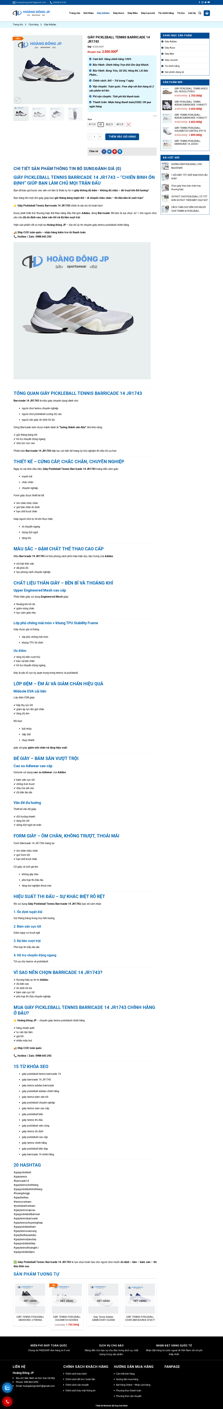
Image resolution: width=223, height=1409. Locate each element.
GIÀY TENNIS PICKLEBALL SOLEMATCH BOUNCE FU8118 (67, 1318)
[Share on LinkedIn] (119, 151)
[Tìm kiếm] (200, 13)
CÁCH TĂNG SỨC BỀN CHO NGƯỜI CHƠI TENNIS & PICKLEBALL (188, 209)
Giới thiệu (88, 13)
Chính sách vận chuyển (77, 1385)
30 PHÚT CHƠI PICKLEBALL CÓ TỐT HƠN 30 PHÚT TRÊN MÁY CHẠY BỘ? (189, 198)
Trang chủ (74, 13)
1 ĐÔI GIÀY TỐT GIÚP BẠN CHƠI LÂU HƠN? (189, 177)
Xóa (155, 116)
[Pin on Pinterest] (114, 151)
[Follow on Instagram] (202, 2)
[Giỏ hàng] (207, 13)
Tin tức (181, 13)
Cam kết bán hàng (125, 1373)
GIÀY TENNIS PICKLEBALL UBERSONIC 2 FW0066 (30, 1318)
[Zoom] (18, 100)
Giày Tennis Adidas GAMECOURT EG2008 (103, 1318)
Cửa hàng (34, 24)
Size (90, 119)
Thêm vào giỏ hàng (122, 136)
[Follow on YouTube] (209, 2)
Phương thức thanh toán (128, 1390)
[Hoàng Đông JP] (31, 13)
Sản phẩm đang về (174, 72)
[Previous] (19, 70)
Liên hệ (192, 13)
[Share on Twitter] (109, 151)
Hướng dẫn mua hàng (127, 1379)
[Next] (77, 70)
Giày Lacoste (148, 13)
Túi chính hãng (166, 13)
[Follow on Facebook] (199, 2)
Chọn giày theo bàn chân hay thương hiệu (186, 187)
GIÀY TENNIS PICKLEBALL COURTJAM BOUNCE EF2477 (140, 1318)
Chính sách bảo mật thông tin (80, 1390)
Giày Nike (132, 13)
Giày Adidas (103, 13)
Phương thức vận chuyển (129, 1396)
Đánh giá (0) (108, 168)
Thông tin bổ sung (74, 168)
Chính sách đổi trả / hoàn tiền (80, 1379)
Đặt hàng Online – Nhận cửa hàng (133, 1385)
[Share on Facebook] (104, 151)
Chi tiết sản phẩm (33, 168)
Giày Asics (118, 13)
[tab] (33, 168)
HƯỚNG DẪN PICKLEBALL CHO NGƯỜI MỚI (186, 166)
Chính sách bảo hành (76, 1373)
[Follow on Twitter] (206, 2)
